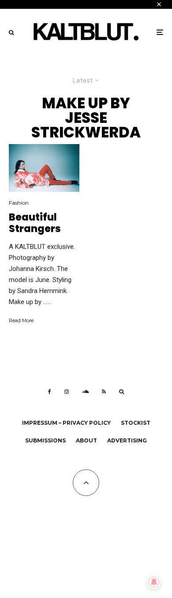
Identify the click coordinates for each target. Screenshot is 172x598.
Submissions (45, 440)
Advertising (127, 440)
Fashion (19, 202)
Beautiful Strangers (35, 223)
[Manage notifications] (154, 582)
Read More (21, 320)
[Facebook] (49, 391)
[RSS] (103, 391)
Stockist (135, 422)
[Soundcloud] (85, 391)
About (86, 440)
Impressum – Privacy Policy (66, 422)
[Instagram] (66, 391)
